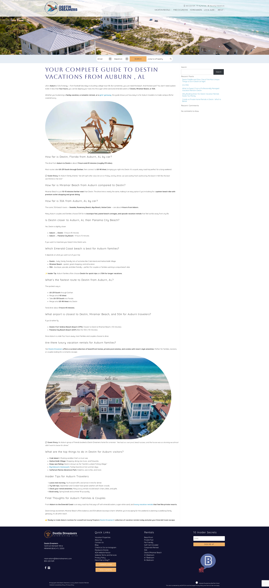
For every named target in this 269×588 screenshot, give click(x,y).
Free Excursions (180, 10)
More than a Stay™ (102, 560)
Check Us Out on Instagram (105, 547)
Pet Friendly (148, 542)
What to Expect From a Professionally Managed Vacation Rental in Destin (200, 89)
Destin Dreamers (55, 349)
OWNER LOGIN (106, 564)
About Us (98, 540)
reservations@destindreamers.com (58, 558)
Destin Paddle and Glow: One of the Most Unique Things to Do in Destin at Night (200, 80)
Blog (96, 545)
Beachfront (148, 537)
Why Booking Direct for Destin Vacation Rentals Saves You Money (200, 95)
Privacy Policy (100, 558)
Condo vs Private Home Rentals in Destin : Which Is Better (201, 100)
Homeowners (196, 10)
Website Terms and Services (106, 555)
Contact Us (99, 542)
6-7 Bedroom (149, 558)
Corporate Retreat (151, 547)
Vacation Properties (102, 537)
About (220, 10)
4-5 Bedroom (149, 555)
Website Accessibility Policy (57, 585)
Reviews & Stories (101, 550)
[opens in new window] (45, 568)
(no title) (185, 85)
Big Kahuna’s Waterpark (59, 467)
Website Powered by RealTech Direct (209, 583)
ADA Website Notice (102, 552)
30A (145, 550)
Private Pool (148, 540)
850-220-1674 (49, 561)
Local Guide (209, 10)
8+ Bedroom (149, 560)
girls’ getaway (105, 95)
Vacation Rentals (162, 10)
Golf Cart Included (151, 545)
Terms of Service (211, 585)
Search (138, 59)
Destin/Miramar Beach (153, 552)
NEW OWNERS (106, 570)
